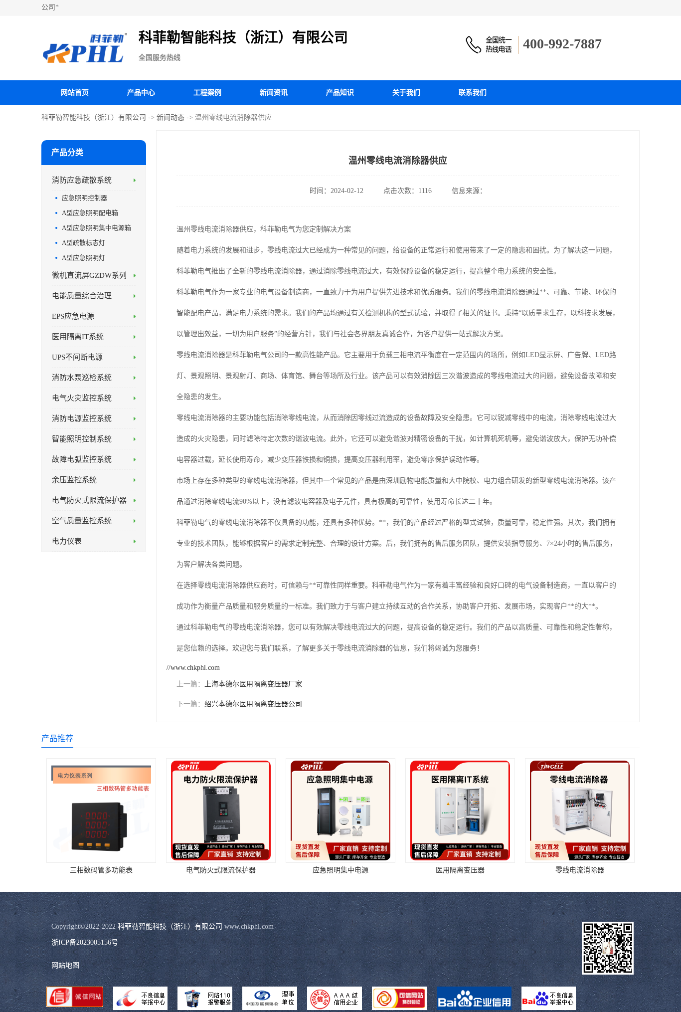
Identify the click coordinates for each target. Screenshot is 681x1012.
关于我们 (406, 92)
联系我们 (473, 92)
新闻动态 (170, 117)
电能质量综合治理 (82, 296)
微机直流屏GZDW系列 (89, 275)
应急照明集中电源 (340, 870)
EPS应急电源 (73, 316)
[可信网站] (399, 999)
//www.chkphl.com (193, 667)
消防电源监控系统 (82, 418)
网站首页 (75, 92)
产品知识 (340, 92)
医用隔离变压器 (460, 870)
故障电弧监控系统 (82, 459)
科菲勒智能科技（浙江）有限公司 (93, 117)
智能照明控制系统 (82, 439)
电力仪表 (67, 541)
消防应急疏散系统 (82, 180)
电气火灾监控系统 (82, 398)
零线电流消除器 (579, 870)
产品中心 (141, 92)
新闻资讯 (274, 92)
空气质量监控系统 (82, 521)
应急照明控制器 (84, 198)
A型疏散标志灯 (83, 242)
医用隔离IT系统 (78, 337)
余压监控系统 (74, 480)
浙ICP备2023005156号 (84, 942)
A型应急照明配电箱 (90, 212)
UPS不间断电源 (77, 357)
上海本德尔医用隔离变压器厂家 (253, 684)
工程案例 (207, 92)
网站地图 (65, 965)
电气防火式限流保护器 (89, 500)
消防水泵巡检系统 (82, 378)
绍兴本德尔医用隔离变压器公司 (253, 704)
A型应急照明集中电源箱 (96, 227)
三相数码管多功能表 (101, 870)
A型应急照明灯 (83, 257)
